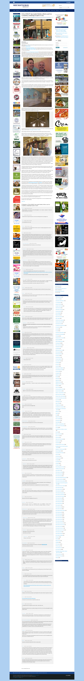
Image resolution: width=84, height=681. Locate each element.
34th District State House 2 (60, 300)
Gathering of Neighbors (59, 367)
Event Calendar (22, 10)
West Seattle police (59, 515)
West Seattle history (59, 498)
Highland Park (58, 382)
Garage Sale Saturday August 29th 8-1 (61, 288)
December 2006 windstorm (60, 332)
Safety (57, 427)
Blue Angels (58, 318)
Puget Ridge (58, 422)
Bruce (23, 640)
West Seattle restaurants (47, 17)
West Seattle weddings (59, 535)
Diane (23, 226)
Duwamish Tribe (58, 346)
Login (56, 40)
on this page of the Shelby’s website (34, 129)
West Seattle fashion (59, 487)
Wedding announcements (60, 468)
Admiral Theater (58, 304)
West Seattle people (59, 514)
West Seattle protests (59, 519)
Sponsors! (48, 10)
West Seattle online (59, 508)
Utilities (57, 463)
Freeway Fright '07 (59, 359)
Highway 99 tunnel (59, 383)
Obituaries (44, 10)
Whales (57, 538)
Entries (14, 677)
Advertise (17, 10)
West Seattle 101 (58, 470)
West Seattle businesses (59, 479)
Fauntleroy (57, 355)
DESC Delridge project (59, 341)
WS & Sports (58, 544)
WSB (24, 269)
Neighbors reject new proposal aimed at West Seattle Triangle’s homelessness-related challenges (62, 30)
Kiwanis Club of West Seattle (60, 396)
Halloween (57, 375)
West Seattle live (58, 505)
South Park (57, 442)
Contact (27, 10)
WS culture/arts (58, 549)
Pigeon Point (58, 416)
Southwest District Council (60, 444)
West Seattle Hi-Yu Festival (60, 496)
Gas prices (57, 364)
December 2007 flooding (59, 334)
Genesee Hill (58, 371)
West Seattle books (59, 475)
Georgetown (58, 373)
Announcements (58, 311)
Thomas (57, 33)
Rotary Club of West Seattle (60, 425)
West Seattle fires (58, 491)
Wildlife (57, 542)
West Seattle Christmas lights (60, 481)
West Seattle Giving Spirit (60, 492)
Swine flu (57, 454)
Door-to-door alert (59, 344)
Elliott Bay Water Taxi (59, 350)
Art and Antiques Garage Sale (59, 291)
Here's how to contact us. (35, 675)
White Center (58, 540)
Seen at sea (57, 435)
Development (58, 343)
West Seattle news (39, 17)
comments (17, 677)
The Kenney (58, 456)
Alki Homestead (58, 307)
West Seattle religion (59, 521)
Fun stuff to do (58, 360)
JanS (23, 332)
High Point (57, 380)
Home (14, 10)
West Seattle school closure (60, 524)
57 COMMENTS (33, 17)
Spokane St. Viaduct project (60, 449)
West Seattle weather (59, 533)
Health (57, 376)
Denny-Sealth (58, 339)
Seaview (57, 432)
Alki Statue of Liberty (59, 309)
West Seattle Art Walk (59, 472)
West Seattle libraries (59, 503)
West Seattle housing (59, 499)
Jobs (35, 10)
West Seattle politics (59, 517)
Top (22, 677)
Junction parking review (60, 389)
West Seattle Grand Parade (30, 47)
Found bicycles (58, 357)
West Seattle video (59, 531)
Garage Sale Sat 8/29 (58, 286)
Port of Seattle (58, 418)
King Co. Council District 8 (60, 392)
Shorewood (57, 437)
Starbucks (40, 182)
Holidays (57, 385)
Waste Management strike (60, 466)
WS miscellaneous (59, 554)
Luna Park (57, 399)
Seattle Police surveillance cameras (61, 429)
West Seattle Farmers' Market (60, 485)
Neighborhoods (58, 405)
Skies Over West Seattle (59, 439)
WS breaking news (59, 547)
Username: (57, 42)
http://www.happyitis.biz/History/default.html (28, 598)
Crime (57, 330)
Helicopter (57, 378)
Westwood (57, 537)
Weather (57, 10)
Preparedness (58, 420)
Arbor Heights (58, 313)
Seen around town (59, 433)
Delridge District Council (60, 337)
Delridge (57, 336)
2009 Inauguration (59, 297)
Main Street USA (44, 544)
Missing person (58, 401)
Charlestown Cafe (58, 323)
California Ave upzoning (60, 320)
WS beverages (58, 545)
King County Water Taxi (59, 394)
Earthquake (58, 348)
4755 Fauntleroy (58, 302)
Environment (58, 352)
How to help (58, 387)
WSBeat (57, 557)
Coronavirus (58, 327)
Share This (23, 201)
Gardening (57, 362)
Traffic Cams (53, 10)
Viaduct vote (58, 465)
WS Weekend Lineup (59, 555)
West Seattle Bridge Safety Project (61, 477)
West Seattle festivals (59, 489)
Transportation (58, 458)
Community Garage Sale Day (60, 325)
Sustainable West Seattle (59, 452)
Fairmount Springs (59, 353)
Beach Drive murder (59, 316)
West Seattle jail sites (59, 501)
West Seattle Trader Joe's (60, 528)
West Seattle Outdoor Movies (60, 510)
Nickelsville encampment (60, 406)
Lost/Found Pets (39, 10)
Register (59, 40)
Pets (56, 415)
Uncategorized (58, 461)
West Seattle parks (59, 512)
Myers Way (57, 403)
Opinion (57, 413)
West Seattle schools (59, 526)
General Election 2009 (59, 369)
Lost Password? (65, 47)
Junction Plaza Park (59, 390)
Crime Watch (31, 10)
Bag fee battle (58, 314)
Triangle (57, 459)
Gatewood (57, 366)
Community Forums (63, 10)
